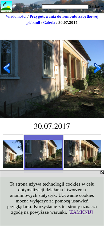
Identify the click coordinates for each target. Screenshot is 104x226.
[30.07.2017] (43, 154)
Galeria (49, 22)
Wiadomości (16, 16)
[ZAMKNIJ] (81, 212)
